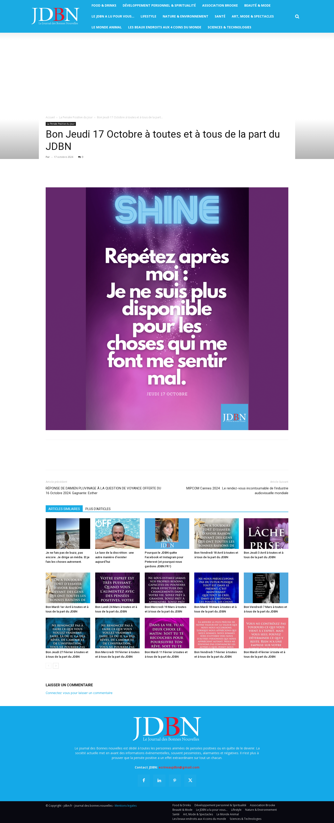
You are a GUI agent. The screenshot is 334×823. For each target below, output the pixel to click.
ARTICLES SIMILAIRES (64, 509)
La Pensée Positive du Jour (76, 117)
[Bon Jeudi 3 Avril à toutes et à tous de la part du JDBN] (266, 533)
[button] (297, 16)
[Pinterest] (71, 174)
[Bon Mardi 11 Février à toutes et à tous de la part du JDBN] (167, 633)
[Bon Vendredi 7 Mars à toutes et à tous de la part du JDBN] (266, 588)
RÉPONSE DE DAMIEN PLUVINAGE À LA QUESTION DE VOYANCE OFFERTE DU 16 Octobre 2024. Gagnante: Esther (103, 490)
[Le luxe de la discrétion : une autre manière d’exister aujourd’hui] (117, 533)
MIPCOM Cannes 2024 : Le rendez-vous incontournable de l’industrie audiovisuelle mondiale (237, 490)
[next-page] (56, 666)
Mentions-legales (126, 806)
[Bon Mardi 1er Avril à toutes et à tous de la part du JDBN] (68, 588)
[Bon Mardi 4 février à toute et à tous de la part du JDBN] (266, 633)
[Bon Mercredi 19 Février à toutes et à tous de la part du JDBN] (117, 633)
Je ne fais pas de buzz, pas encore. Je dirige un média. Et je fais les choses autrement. (68, 557)
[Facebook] (50, 174)
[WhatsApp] (81, 174)
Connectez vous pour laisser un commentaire (79, 693)
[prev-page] (48, 666)
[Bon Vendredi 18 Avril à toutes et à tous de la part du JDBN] (216, 533)
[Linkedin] (92, 174)
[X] (60, 174)
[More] (102, 174)
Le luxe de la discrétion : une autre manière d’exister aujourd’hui (114, 557)
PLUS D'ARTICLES (98, 509)
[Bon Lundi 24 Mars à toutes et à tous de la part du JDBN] (117, 588)
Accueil (50, 117)
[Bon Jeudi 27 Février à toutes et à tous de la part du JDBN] (68, 633)
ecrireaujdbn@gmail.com (179, 767)
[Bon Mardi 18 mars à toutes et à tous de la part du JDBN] (216, 588)
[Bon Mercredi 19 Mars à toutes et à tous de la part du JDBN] (167, 588)
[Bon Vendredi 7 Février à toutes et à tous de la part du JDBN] (216, 633)
